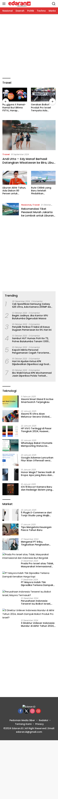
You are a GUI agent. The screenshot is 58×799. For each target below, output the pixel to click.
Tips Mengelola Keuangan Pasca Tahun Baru (36, 528)
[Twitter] (26, 711)
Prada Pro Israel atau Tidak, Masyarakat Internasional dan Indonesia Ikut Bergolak (37, 565)
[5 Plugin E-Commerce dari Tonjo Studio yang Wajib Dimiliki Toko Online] (10, 515)
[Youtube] (38, 711)
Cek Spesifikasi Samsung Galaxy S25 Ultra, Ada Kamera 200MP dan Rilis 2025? (32, 305)
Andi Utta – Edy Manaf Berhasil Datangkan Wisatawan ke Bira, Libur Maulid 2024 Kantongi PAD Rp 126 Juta (28, 164)
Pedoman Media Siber (22, 720)
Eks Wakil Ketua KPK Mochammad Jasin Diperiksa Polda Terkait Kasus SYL (32, 374)
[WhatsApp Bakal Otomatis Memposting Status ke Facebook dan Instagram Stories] (10, 445)
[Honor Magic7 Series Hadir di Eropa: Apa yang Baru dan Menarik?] (10, 475)
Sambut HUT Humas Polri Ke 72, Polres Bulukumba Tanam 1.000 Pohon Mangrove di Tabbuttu (30, 340)
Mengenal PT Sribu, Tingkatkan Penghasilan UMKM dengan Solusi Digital (37, 543)
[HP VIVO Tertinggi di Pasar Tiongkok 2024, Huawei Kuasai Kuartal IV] (10, 431)
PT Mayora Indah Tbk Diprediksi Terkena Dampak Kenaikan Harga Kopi (37, 584)
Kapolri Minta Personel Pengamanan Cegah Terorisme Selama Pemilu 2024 (30, 351)
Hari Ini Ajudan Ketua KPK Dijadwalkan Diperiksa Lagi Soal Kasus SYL (30, 363)
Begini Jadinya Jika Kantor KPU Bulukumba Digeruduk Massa (30, 317)
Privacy (39, 724)
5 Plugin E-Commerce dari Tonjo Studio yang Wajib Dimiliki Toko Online (36, 514)
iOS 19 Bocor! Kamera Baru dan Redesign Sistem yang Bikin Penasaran (36, 488)
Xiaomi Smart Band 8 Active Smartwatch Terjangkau (37, 401)
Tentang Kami (23, 724)
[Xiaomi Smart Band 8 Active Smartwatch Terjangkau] (10, 401)
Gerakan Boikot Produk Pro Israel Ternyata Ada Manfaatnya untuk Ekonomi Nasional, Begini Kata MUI (42, 107)
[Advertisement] (29, 46)
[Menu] (4, 3)
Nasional (26, 204)
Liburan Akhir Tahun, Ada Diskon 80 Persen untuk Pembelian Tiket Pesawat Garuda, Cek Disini (14, 190)
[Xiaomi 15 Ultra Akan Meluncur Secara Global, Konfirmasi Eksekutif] (10, 416)
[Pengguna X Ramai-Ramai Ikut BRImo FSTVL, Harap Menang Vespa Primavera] (14, 94)
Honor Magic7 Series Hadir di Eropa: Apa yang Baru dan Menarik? (38, 474)
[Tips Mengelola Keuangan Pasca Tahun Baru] (10, 529)
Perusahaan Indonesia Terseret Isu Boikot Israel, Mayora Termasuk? (36, 602)
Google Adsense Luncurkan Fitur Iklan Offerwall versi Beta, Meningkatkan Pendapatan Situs (37, 459)
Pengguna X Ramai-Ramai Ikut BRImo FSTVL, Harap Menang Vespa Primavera (14, 107)
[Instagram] (32, 711)
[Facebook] (20, 711)
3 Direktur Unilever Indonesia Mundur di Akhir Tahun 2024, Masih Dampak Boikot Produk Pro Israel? (38, 624)
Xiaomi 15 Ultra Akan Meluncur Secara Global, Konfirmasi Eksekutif (35, 415)
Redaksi (43, 720)
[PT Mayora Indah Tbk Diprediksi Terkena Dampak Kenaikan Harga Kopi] (29, 575)
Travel (6, 154)
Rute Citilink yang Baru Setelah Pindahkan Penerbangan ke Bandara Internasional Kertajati (41, 190)
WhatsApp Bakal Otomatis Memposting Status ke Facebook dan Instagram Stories (36, 444)
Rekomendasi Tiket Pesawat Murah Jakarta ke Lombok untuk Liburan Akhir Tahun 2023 (37, 214)
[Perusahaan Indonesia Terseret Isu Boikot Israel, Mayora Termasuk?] (29, 593)
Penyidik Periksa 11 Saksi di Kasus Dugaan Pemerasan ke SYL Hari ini (31, 328)
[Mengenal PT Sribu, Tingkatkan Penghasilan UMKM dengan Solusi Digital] (10, 544)
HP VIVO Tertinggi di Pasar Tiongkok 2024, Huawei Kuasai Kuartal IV (36, 430)
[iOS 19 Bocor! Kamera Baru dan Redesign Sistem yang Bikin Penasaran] (10, 489)
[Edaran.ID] (19, 3)
